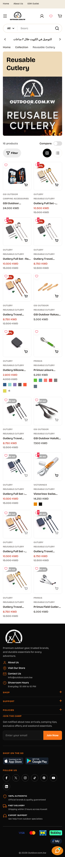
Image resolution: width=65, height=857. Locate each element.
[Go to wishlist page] (51, 16)
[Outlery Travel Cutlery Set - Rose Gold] (17, 287)
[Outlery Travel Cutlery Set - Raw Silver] (48, 232)
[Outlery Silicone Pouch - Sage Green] (4, 391)
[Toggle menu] (5, 16)
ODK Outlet (33, 3)
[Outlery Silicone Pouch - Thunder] (20, 384)
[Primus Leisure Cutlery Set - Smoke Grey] (55, 380)
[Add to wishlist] (6, 165)
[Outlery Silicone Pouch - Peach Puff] (25, 384)
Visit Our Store (16, 668)
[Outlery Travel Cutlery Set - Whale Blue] (48, 524)
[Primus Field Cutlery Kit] (48, 580)
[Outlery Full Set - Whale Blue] (17, 467)
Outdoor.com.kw (37, 852)
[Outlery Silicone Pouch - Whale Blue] (4, 384)
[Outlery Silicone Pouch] (17, 343)
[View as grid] (47, 153)
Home (6, 3)
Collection (21, 47)
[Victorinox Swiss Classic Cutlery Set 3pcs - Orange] (35, 504)
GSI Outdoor (10, 194)
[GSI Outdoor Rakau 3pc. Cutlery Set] (48, 287)
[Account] (42, 16)
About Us (18, 3)
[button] (5, 39)
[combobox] (32, 28)
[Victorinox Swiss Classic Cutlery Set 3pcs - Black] (40, 504)
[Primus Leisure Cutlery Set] (48, 343)
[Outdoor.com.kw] (14, 630)
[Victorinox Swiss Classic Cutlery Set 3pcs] (48, 467)
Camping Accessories (16, 198)
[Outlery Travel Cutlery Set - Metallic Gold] (17, 580)
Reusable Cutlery (44, 198)
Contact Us (14, 673)
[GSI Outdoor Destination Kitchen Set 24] (17, 176)
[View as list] (57, 153)
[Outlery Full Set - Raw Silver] (17, 232)
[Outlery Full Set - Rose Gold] (17, 524)
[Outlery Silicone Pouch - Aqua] (10, 384)
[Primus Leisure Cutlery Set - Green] (35, 380)
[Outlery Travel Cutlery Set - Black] (17, 411)
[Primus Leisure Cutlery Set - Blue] (35, 386)
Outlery (38, 194)
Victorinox (40, 485)
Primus (38, 361)
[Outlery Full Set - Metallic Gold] (48, 176)
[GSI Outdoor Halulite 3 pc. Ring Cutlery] (48, 411)
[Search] (57, 28)
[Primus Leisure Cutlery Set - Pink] (50, 380)
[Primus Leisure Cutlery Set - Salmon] (45, 380)
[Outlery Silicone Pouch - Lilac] (15, 384)
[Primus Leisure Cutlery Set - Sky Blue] (40, 380)
